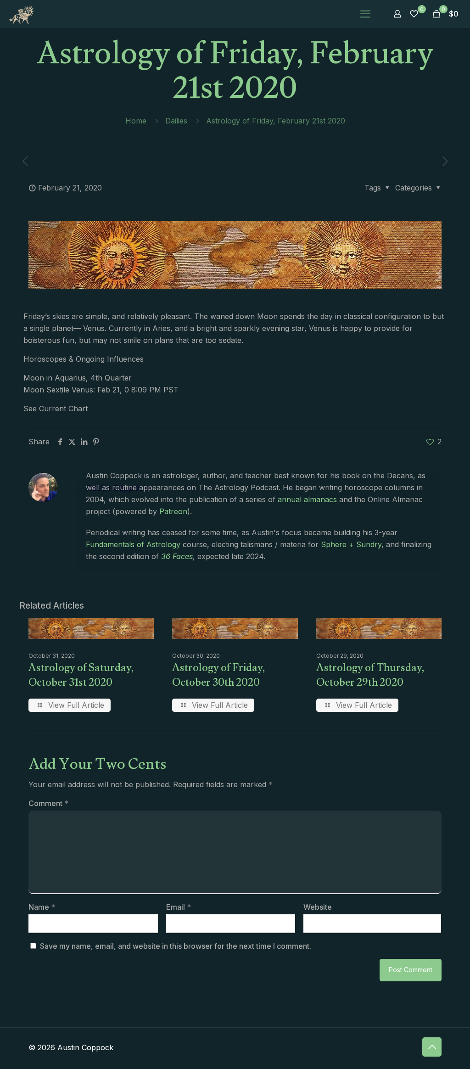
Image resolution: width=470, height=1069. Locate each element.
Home (135, 120)
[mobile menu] (365, 14)
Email (178, 907)
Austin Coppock (117, 488)
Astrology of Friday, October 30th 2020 (218, 677)
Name (41, 907)
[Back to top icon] (432, 1047)
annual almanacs (307, 499)
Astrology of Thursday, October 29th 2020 (370, 677)
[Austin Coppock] (21, 14)
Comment (48, 803)
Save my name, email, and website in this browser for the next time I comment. (175, 946)
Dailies (176, 120)
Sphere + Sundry (351, 544)
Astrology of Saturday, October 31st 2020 (81, 677)
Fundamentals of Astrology (133, 544)
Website (317, 907)
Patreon (173, 511)
